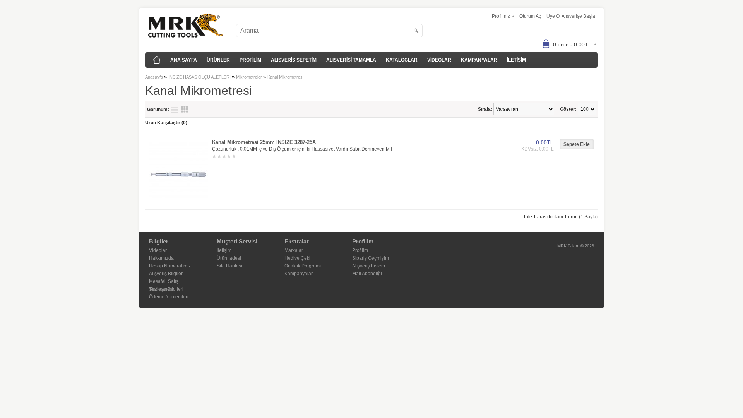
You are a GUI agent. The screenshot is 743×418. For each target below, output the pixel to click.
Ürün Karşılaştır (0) (166, 122)
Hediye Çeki (297, 258)
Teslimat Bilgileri (166, 289)
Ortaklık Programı (302, 266)
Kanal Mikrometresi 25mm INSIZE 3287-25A (264, 142)
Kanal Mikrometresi (285, 77)
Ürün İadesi (229, 258)
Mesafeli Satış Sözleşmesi (163, 282)
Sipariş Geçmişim (370, 258)
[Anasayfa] (156, 60)
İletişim (224, 250)
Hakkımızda (161, 258)
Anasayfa (154, 77)
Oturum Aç (530, 16)
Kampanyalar (298, 273)
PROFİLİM (250, 60)
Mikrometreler (249, 77)
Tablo (184, 109)
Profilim (360, 250)
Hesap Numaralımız (170, 266)
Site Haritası (229, 266)
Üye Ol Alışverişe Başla (570, 16)
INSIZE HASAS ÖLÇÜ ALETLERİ (199, 77)
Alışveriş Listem (368, 266)
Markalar (293, 250)
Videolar (158, 250)
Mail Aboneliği (367, 273)
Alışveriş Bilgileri (166, 273)
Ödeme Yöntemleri (168, 297)
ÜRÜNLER (218, 60)
